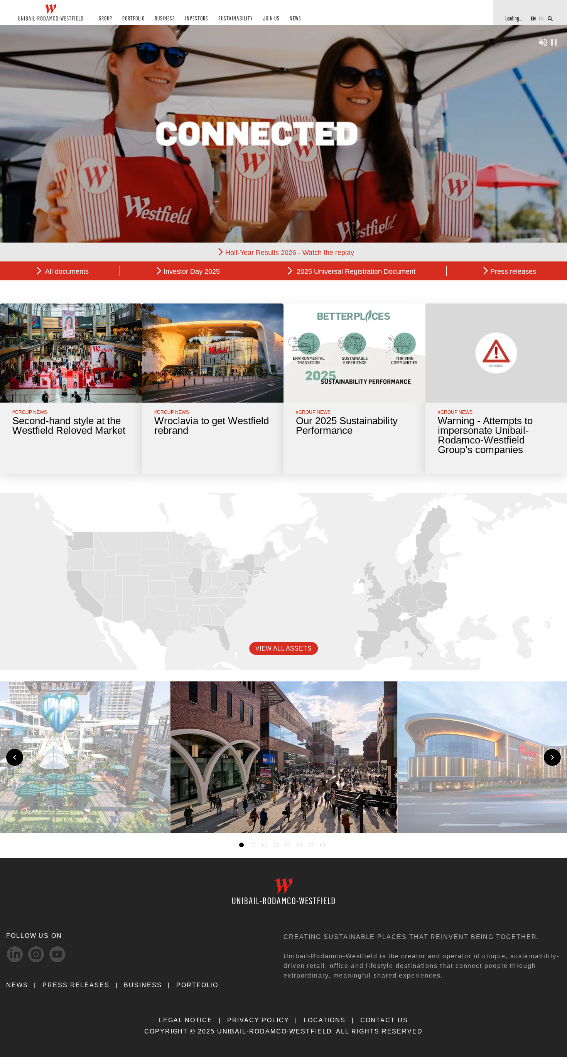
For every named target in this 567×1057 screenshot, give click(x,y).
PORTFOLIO (133, 18)
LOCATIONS (325, 1020)
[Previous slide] (14, 757)
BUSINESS (165, 18)
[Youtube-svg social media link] (57, 954)
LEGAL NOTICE (186, 1020)
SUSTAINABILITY (235, 18)
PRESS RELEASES (76, 985)
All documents (66, 271)
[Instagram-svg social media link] (36, 954)
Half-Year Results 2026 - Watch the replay (289, 252)
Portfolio (197, 985)
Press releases (513, 271)
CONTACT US (384, 1020)
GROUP (105, 18)
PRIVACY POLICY (258, 1020)
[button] (380, 818)
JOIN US (271, 18)
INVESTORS (196, 18)
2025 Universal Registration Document (355, 271)
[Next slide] (552, 757)
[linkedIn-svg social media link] (15, 954)
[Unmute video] (543, 41)
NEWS (295, 18)
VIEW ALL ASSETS (283, 648)
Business (143, 985)
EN (533, 18)
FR (541, 18)
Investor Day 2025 (192, 271)
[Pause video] (553, 41)
